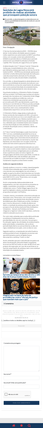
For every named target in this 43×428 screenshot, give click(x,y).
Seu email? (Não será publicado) (15, 383)
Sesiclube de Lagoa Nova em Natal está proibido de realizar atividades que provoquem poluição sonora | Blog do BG (21, 313)
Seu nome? (8, 374)
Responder (21, 326)
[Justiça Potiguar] (14, 425)
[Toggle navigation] (4, 2)
